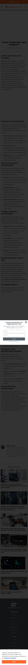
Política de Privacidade (10, 658)
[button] (26, 322)
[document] (14, 332)
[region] (14, 657)
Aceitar (14, 661)
